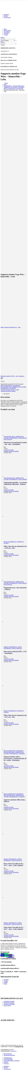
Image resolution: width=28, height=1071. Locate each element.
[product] (15, 424)
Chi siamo (6, 33)
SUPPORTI (13, 388)
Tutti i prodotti (7, 30)
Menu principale (8, 1053)
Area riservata (7, 17)
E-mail (17, 389)
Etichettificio (7, 32)
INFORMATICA (5, 388)
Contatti (6, 34)
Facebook (3, 389)
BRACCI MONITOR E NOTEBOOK (10, 385)
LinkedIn (8, 389)
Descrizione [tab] (7, 393)
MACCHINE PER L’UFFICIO (11, 1060)
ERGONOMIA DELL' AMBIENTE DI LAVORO (13, 387)
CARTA (6, 1062)
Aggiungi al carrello (9, 450)
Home (5, 29)
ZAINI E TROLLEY (16, 648)
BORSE (6, 647)
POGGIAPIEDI (23, 479)
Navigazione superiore (9, 1055)
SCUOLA (6, 1063)
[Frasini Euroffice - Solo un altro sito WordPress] (14, 26)
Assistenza (6, 14)
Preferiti (6, 16)
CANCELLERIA (8, 1059)
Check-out (13, 1051)
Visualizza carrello (5, 1051)
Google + (13, 389)
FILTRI (6, 541)
